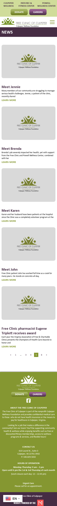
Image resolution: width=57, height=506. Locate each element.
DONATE (19, 12)
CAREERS (38, 12)
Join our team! (20, 428)
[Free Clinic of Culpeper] (24, 22)
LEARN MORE (9, 100)
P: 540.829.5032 (28, 456)
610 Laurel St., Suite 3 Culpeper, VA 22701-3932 (28, 452)
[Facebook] (28, 400)
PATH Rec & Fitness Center (26, 4)
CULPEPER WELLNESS (8, 4)
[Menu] (52, 22)
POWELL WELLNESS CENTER (46, 4)
